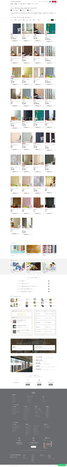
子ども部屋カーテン (14, 414)
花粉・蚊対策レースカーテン (29, 426)
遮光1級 (11, 38)
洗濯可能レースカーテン (28, 427)
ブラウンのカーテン (26, 415)
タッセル (43, 397)
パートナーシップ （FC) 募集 (51, 458)
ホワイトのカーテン (26, 418)
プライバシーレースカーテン (29, 425)
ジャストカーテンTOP (13, 6)
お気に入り (24, 457)
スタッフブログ (49, 457)
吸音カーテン (47, 417)
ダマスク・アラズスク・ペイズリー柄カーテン (39, 413)
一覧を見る (16, 260)
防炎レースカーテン (36, 427)
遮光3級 (22, 38)
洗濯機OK (13, 38)
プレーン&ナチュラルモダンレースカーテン (16, 426)
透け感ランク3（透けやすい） (47, 427)
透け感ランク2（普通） (46, 426)
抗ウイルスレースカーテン (36, 434)
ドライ (46, 211)
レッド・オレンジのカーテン (27, 407)
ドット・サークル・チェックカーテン (23, 6)
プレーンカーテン (14, 407)
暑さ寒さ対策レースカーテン (37, 425)
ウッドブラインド (29, 397)
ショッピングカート (25, 458)
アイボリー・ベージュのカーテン (27, 414)
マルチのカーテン (25, 416)
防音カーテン (47, 416)
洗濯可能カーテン (48, 415)
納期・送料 (32, 460)
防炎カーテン (47, 414)
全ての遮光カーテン (48, 407)
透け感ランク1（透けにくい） (47, 425)
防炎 (15, 38)
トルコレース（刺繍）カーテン (15, 425)
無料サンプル (32, 458)
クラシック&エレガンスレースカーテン (16, 427)
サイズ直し (32, 461)
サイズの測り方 (32, 457)
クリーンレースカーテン (36, 426)
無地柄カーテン (36, 407)
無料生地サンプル (15, 40)
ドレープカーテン (17, 6)
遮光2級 (11, 125)
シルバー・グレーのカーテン (27, 417)
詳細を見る (28, 384)
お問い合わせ (54, 1)
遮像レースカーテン (28, 434)
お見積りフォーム (33, 459)
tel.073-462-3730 (16, 382)
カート (55, 3)
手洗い (11, 60)
